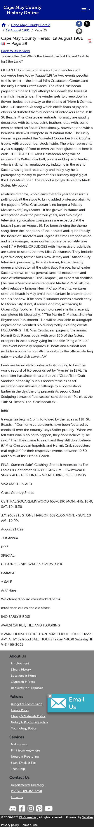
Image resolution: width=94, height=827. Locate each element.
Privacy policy (10, 825)
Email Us (17, 797)
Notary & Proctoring (25, 756)
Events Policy (20, 710)
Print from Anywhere (25, 750)
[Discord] (13, 808)
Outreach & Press (23, 682)
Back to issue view (15, 51)
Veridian (87, 817)
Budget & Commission (26, 704)
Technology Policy (24, 728)
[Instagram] (30, 808)
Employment (20, 663)
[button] (85, 9)
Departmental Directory (27, 785)
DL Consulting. (28, 817)
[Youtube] (48, 808)
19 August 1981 (18, 30)
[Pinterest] (39, 808)
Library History (21, 669)
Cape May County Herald (30, 25)
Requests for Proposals (27, 688)
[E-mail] (79, 31)
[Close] (50, 696)
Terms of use (29, 825)
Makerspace (19, 744)
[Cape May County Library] (3, 26)
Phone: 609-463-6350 (26, 791)
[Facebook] (79, 24)
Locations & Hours (23, 676)
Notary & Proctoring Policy (29, 722)
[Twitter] (87, 24)
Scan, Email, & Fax (23, 763)
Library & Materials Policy (28, 716)
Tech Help (18, 769)
